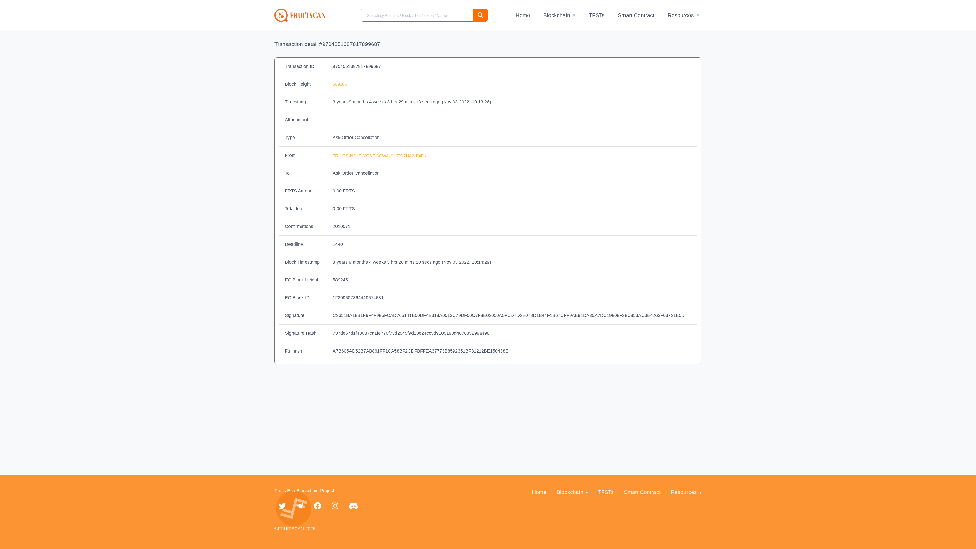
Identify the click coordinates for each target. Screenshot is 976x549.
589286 (340, 84)
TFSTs (597, 15)
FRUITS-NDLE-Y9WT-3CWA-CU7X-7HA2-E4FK (380, 156)
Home (523, 15)
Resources (681, 15)
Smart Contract (636, 15)
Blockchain (556, 15)
